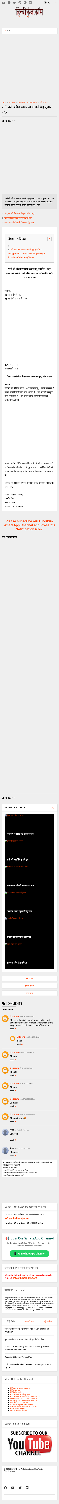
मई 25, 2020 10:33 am (26, 1083)
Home (4, 102)
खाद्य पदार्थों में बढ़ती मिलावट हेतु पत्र (19, 222)
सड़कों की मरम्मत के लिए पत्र (19, 937)
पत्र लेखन (12, 102)
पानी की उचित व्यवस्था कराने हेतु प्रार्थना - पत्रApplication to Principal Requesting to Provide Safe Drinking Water (27, 253)
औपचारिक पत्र (44, 102)
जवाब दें (12, 1029)
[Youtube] (3, 2)
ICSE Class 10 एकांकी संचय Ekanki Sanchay (26, 1396)
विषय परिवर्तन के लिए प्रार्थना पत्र (18, 218)
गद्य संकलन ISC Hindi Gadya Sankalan (24, 1400)
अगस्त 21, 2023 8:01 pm (22, 1148)
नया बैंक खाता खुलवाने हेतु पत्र (19, 911)
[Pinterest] (19, 2)
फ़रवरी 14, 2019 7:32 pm (26, 1052)
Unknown (14, 1016)
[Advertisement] (31, 22)
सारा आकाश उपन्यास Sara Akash (21, 1404)
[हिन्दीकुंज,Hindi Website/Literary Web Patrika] (29, 17)
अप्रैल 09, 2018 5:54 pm (26, 1016)
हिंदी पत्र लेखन (15, 1390)
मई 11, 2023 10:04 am (22, 1130)
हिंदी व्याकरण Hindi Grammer (20, 1388)
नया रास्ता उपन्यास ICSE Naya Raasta (23, 1398)
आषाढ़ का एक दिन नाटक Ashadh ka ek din (25, 1406)
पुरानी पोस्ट (29, 986)
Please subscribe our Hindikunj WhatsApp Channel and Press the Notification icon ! (29, 525)
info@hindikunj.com (17, 1218)
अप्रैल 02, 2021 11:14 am (27, 1114)
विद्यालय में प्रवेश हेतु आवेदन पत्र (20, 834)
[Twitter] (14, 2)
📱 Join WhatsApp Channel (29, 1253)
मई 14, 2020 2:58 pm (26, 1068)
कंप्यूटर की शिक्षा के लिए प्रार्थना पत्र (19, 213)
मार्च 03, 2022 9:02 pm (33, 1037)
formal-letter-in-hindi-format (27, 102)
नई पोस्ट (29, 979)
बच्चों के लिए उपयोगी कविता (18, 1410)
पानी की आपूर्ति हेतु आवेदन (17, 859)
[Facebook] (9, 2)
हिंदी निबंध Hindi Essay (18, 1392)
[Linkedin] (30, 2)
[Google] (25, 2)
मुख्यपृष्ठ (29, 993)
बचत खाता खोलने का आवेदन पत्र (20, 885)
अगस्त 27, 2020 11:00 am (27, 1099)
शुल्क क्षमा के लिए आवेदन (17, 962)
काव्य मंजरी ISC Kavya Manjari (21, 1402)
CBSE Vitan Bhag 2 (17, 1408)
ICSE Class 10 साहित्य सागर (20, 1394)
